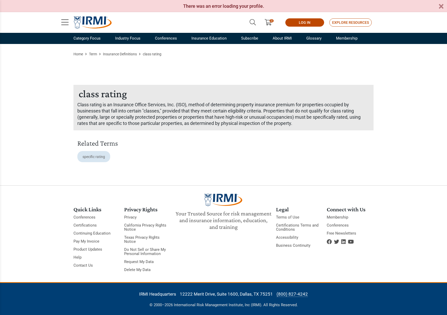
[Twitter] (336, 242)
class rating (152, 54)
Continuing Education (91, 233)
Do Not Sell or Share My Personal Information (145, 251)
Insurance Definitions (120, 54)
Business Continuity (293, 245)
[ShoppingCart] (270, 22)
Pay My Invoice (86, 241)
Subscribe (249, 38)
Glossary (314, 38)
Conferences (166, 38)
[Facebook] (329, 242)
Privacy (130, 217)
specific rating (94, 157)
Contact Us (83, 265)
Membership (346, 38)
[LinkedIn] (343, 242)
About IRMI (282, 38)
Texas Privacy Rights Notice (142, 239)
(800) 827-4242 (292, 294)
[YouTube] (351, 242)
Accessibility (287, 237)
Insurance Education (209, 38)
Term (93, 54)
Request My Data (139, 261)
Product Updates (87, 249)
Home (78, 54)
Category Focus (87, 38)
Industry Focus (127, 38)
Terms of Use (287, 217)
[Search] (253, 22)
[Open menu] (65, 22)
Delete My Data (137, 269)
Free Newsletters (341, 233)
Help (77, 257)
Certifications (85, 225)
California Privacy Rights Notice (145, 227)
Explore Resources (350, 22)
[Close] (441, 6)
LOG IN (304, 22)
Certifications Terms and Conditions (297, 227)
